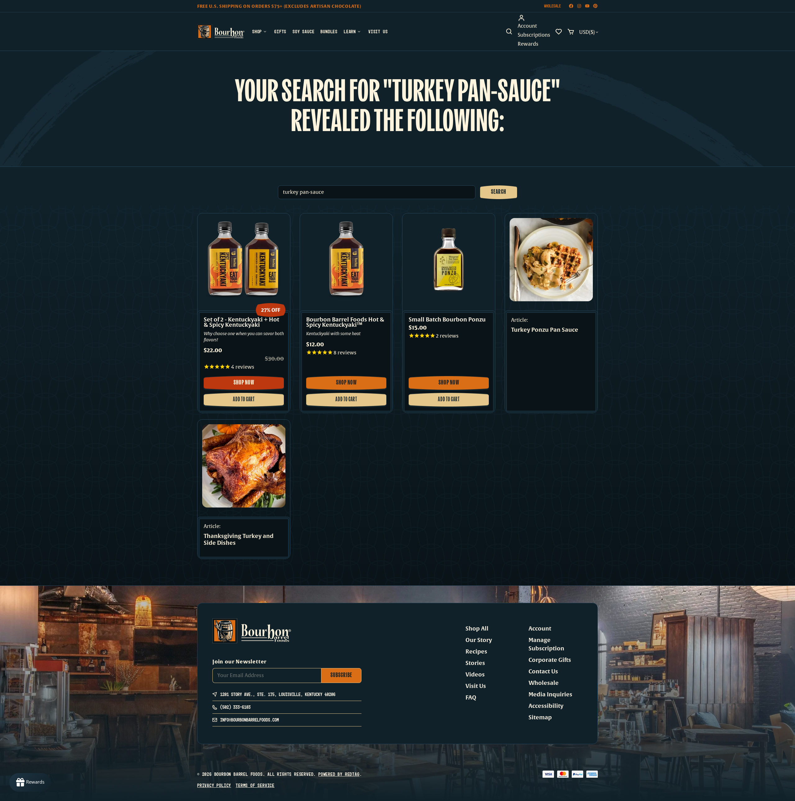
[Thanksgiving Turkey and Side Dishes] (243, 465)
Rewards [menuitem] (528, 44)
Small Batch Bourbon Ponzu (447, 319)
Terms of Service (255, 785)
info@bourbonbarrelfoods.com (249, 720)
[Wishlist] (558, 31)
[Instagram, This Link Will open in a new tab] (579, 6)
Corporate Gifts (550, 660)
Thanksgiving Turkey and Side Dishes (239, 539)
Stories (475, 663)
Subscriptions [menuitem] (534, 35)
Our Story (479, 640)
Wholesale (552, 6)
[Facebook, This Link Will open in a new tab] (571, 6)
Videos (475, 674)
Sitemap (540, 717)
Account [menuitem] (527, 26)
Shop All (477, 628)
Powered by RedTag (339, 774)
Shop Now (251, 385)
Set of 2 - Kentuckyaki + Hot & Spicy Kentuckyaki (241, 322)
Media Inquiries (550, 694)
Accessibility (546, 706)
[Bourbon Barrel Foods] (220, 31)
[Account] (534, 18)
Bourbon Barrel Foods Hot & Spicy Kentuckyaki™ (345, 322)
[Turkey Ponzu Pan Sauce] (551, 259)
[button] (509, 31)
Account (540, 628)
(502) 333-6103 (235, 707)
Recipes (476, 651)
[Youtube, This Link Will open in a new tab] (587, 6)
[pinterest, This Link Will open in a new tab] (595, 6)
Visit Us (476, 686)
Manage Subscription (546, 644)
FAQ (471, 697)
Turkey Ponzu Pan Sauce (544, 330)
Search (498, 192)
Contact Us (543, 671)
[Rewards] (30, 782)
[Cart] (571, 31)
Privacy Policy (214, 785)
